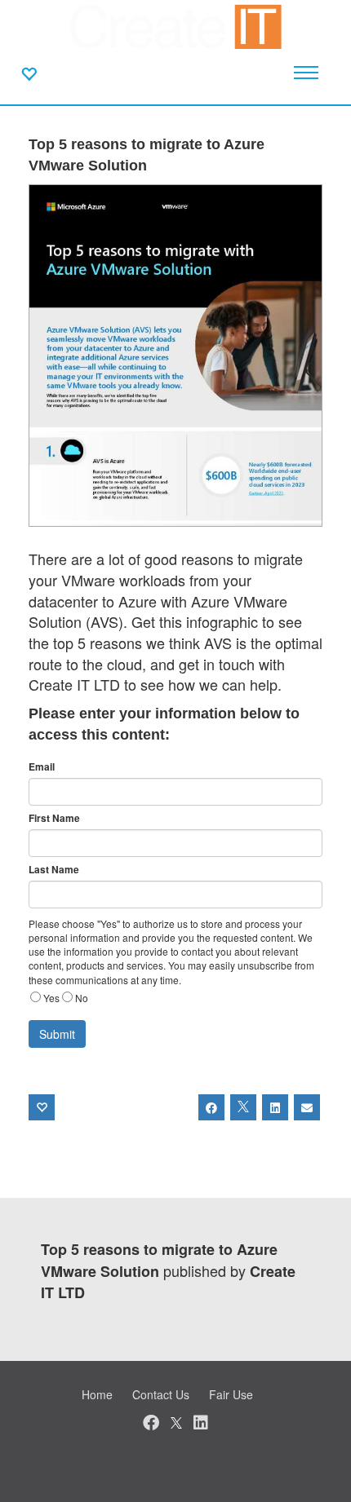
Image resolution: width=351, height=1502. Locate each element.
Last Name (54, 870)
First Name (54, 818)
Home (97, 1394)
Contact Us (160, 1394)
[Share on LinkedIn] (275, 1107)
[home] (175, 24)
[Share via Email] (307, 1107)
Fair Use (231, 1394)
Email (42, 767)
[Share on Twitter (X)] (243, 1107)
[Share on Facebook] (211, 1107)
